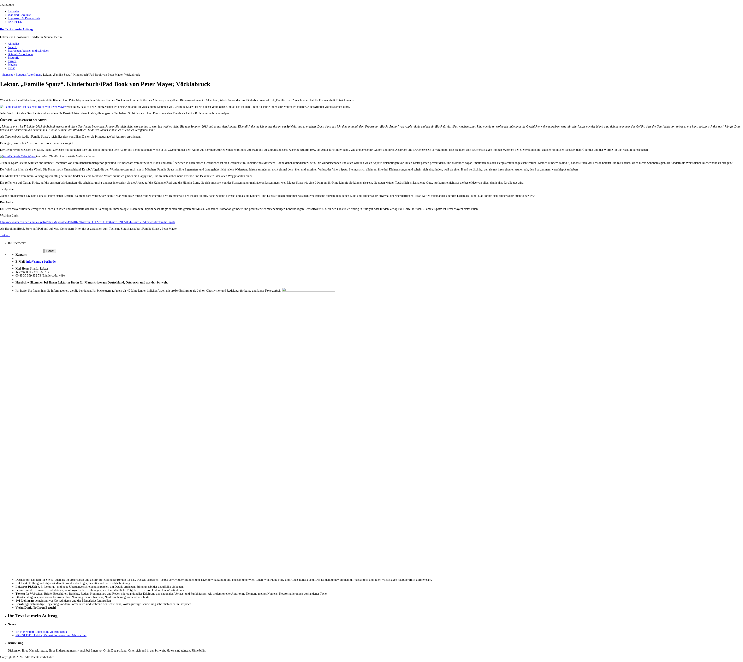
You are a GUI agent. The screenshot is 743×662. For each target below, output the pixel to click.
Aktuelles (13, 43)
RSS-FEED (15, 21)
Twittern (5, 235)
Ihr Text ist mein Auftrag (16, 29)
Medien (12, 64)
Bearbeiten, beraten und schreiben (28, 50)
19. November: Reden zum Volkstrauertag (41, 631)
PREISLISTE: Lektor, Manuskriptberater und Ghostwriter (50, 635)
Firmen (12, 61)
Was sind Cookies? (19, 14)
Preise (11, 68)
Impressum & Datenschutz (24, 18)
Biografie (13, 57)
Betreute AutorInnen (20, 54)
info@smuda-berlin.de (41, 261)
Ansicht (12, 47)
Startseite (13, 11)
